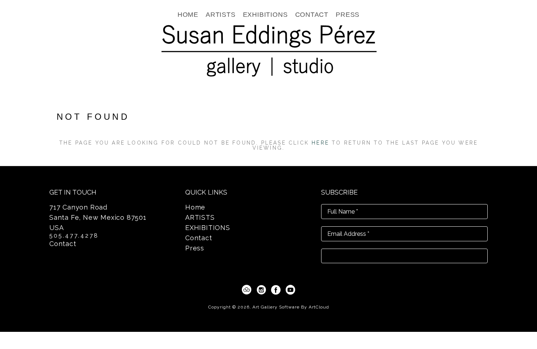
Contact (62, 244)
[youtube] (290, 290)
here (320, 143)
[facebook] (276, 290)
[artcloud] (246, 290)
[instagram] (261, 290)
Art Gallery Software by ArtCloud (290, 307)
